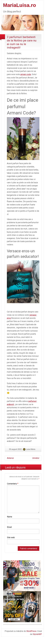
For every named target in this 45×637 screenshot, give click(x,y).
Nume (9, 517)
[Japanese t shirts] (22, 606)
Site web (11, 537)
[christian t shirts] (22, 575)
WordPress (31, 631)
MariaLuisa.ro (19, 5)
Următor (35, 458)
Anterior (10, 458)
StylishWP (37, 634)
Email (9, 527)
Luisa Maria (30, 449)
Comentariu (12, 484)
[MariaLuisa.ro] (22, 22)
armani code (25, 74)
